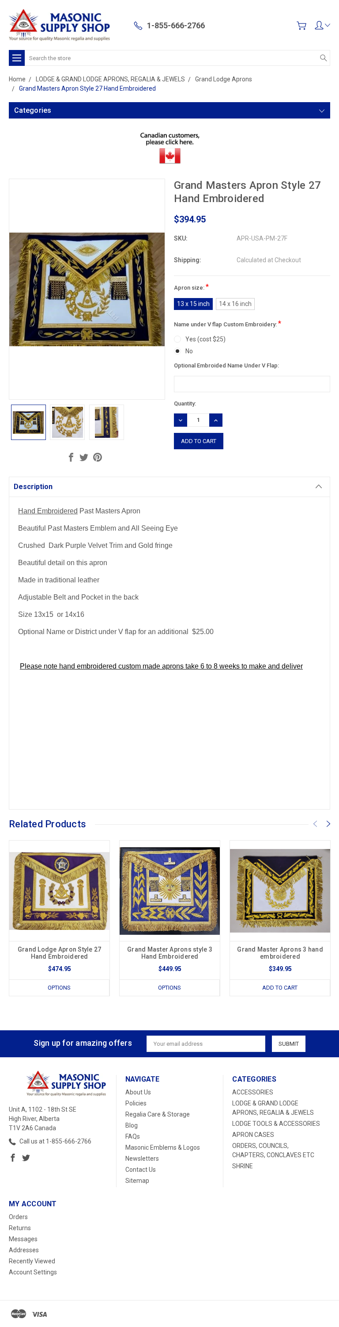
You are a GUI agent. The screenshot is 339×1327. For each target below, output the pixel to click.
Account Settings (33, 1272)
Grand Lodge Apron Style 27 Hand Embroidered (60, 953)
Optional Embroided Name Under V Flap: (226, 365)
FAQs (132, 1136)
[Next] (328, 823)
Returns (20, 1227)
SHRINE (242, 1166)
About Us (138, 1092)
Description (33, 486)
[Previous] (315, 823)
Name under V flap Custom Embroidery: (227, 323)
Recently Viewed (32, 1261)
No (189, 351)
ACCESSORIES (252, 1092)
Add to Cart (280, 987)
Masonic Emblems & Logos (162, 1147)
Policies (136, 1103)
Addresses (24, 1250)
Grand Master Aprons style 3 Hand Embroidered (169, 953)
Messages (23, 1239)
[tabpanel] (59, 918)
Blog (131, 1125)
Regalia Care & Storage (157, 1114)
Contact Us (140, 1169)
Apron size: (191, 287)
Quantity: (185, 403)
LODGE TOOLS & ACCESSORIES (276, 1123)
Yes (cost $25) (205, 339)
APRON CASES (253, 1134)
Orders (18, 1216)
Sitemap (137, 1180)
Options (59, 987)
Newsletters (142, 1158)
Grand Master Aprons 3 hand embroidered (280, 953)
